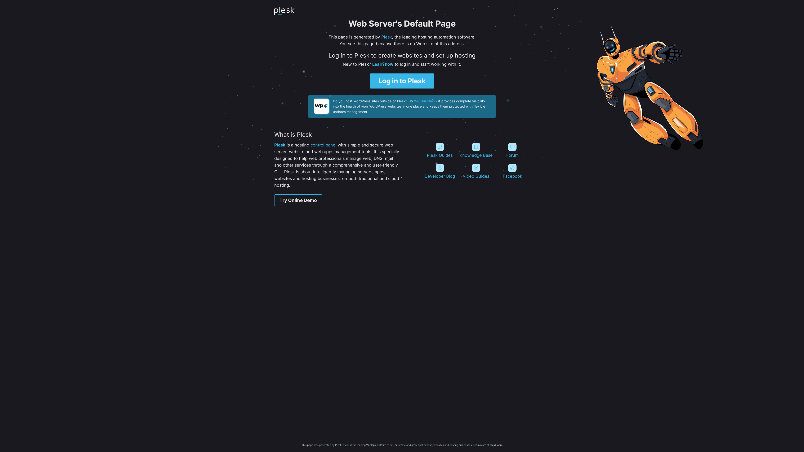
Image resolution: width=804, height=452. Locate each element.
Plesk (386, 37)
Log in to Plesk (402, 81)
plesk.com (496, 445)
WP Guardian (424, 101)
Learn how (382, 64)
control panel (323, 145)
